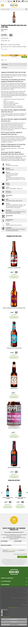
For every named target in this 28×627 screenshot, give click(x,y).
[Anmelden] (19, 1)
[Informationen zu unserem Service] (17, 1)
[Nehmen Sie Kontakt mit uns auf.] (14, 1)
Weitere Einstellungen (5, 616)
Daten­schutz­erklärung (12, 607)
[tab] (14, 64)
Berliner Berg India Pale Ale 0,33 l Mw (8, 498)
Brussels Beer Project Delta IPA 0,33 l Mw (20, 498)
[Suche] (26, 9)
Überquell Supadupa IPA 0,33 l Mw (14, 467)
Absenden (22, 556)
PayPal (4, 613)
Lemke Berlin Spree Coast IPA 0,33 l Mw (14, 348)
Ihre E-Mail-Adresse (6, 545)
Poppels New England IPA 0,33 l (14, 427)
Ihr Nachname (17, 541)
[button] (14, 55)
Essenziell (5, 609)
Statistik (4, 611)
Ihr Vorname (4, 541)
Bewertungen (4, 67)
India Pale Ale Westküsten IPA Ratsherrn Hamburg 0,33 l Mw (14, 307)
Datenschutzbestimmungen (13, 550)
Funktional (5, 615)
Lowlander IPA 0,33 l (14, 388)
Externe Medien (6, 612)
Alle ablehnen (14, 621)
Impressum (24, 604)
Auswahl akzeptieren (14, 624)
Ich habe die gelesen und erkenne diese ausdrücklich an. (13, 551)
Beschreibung (5, 64)
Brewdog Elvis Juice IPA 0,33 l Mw (14, 267)
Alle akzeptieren (14, 619)
